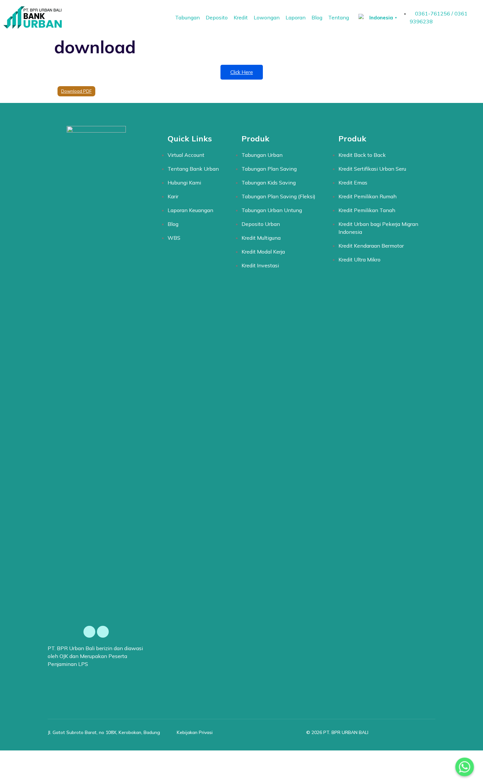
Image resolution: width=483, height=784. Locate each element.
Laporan (296, 17)
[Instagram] (103, 632)
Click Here (241, 72)
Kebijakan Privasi (195, 732)
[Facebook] (89, 632)
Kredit (241, 17)
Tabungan (187, 17)
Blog (316, 17)
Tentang (338, 17)
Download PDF (76, 91)
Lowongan (267, 17)
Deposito (217, 17)
